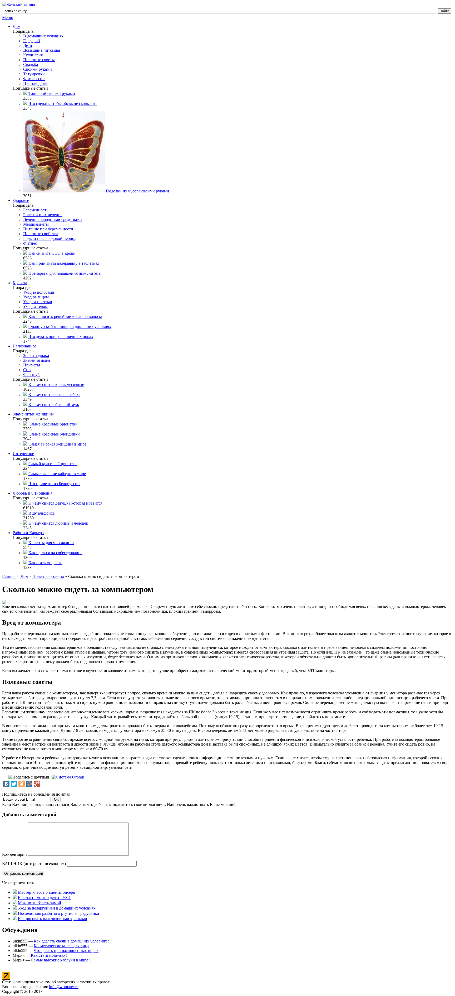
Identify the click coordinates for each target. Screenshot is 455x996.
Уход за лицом (36, 297)
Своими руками (37, 69)
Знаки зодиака (36, 355)
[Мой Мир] (29, 784)
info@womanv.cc (63, 986)
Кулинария (33, 55)
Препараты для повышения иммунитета (64, 273)
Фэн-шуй (31, 374)
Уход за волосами (38, 292)
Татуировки (34, 74)
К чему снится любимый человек (58, 523)
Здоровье (21, 200)
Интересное (23, 453)
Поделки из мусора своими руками (137, 191)
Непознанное (25, 346)
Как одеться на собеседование (55, 552)
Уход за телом (35, 306)
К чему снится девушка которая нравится (65, 503)
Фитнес (30, 243)
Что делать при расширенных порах (60, 336)
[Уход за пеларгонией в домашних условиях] (15, 908)
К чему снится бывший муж (53, 404)
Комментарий (14, 854)
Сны (27, 370)
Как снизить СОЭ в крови (52, 253)
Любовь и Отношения (32, 493)
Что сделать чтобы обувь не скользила (62, 103)
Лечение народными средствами (52, 219)
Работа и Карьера (28, 532)
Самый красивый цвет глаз (52, 463)
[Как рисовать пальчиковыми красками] (15, 918)
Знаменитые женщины (33, 414)
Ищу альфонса (41, 513)
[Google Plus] (37, 784)
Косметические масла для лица (61, 946)
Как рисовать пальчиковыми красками (52, 918)
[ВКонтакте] (6, 784)
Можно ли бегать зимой (39, 903)
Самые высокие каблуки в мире (57, 473)
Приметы (31, 365)
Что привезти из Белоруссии (54, 483)
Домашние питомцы (41, 50)
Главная (9, 576)
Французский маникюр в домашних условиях (69, 326)
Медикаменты (36, 224)
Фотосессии (34, 78)
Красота (20, 283)
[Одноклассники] (21, 784)
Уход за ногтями (37, 301)
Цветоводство (35, 83)
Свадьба (30, 64)
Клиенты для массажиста (51, 542)
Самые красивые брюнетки (53, 424)
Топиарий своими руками (51, 93)
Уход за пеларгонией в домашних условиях (57, 908)
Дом (16, 26)
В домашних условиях (43, 36)
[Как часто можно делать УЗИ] (15, 897)
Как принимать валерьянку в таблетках (63, 263)
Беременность (35, 210)
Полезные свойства (40, 233)
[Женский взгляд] (18, 4)
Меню (7, 17)
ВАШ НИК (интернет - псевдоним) (34, 863)
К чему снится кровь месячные (56, 384)
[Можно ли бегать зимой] (15, 903)
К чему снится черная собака (54, 394)
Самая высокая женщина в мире (57, 444)
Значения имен (36, 360)
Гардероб (31, 40)
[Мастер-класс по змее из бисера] (15, 892)
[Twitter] (14, 784)
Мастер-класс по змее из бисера (46, 892)
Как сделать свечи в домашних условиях (70, 941)
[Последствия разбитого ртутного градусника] (15, 913)
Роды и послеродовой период (49, 238)
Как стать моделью (45, 562)
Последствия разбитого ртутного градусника (58, 913)
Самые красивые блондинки (54, 434)
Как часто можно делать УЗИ (44, 897)
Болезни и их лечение (42, 214)
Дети (27, 45)
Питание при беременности (48, 229)
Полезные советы (39, 59)
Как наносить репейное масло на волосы (65, 316)
